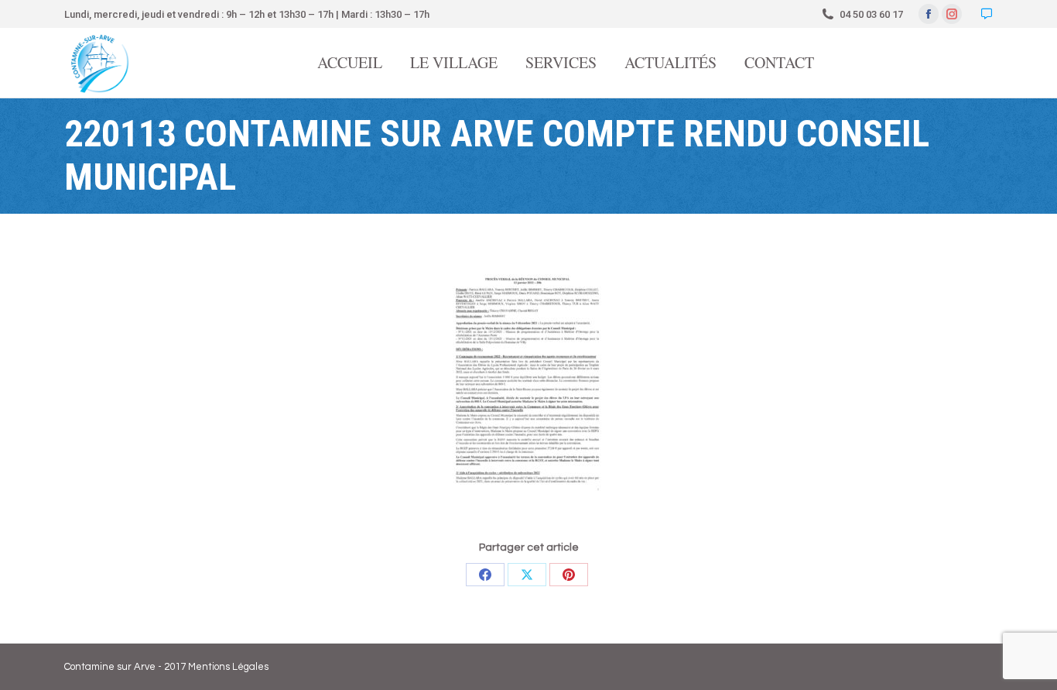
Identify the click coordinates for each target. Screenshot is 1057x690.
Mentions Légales (228, 666)
